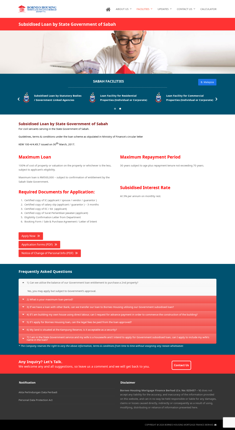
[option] (51, 98)
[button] (18, 99)
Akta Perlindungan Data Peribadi (38, 392)
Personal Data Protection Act (35, 400)
